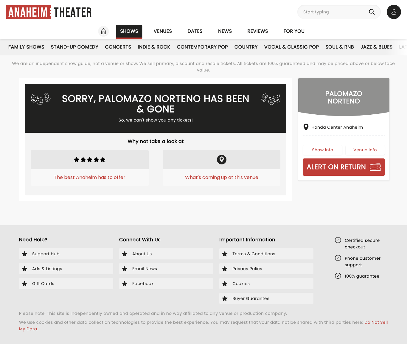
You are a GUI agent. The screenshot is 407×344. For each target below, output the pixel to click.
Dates (195, 31)
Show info (322, 150)
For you (294, 31)
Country (246, 46)
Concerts (118, 46)
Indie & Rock (154, 46)
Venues (163, 31)
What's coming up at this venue (221, 177)
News (225, 31)
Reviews (258, 31)
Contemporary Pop (202, 46)
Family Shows (26, 46)
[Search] (373, 11)
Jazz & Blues (377, 46)
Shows (129, 31)
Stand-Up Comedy (74, 46)
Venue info (365, 150)
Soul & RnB (339, 46)
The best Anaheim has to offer (89, 177)
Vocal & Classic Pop (291, 46)
